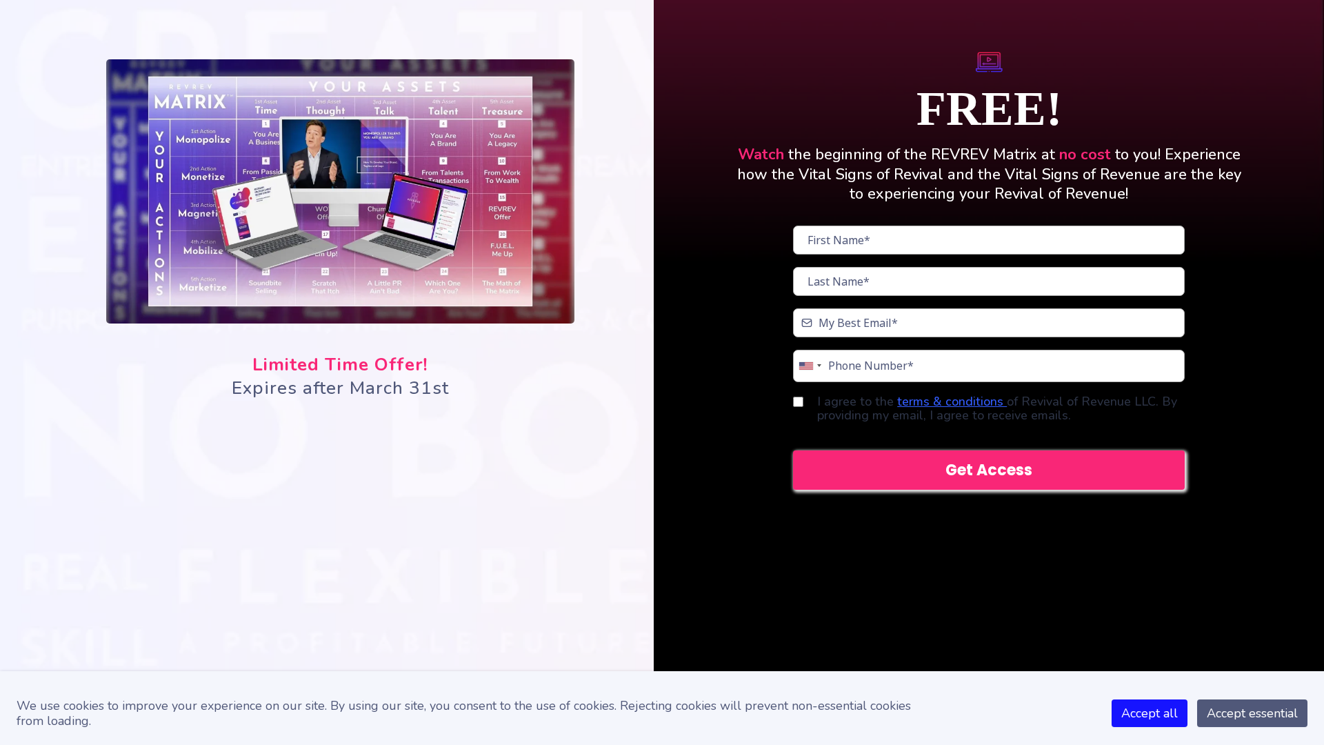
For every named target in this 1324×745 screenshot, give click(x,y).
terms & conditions (952, 401)
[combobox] (809, 365)
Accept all (1149, 713)
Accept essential (1252, 713)
